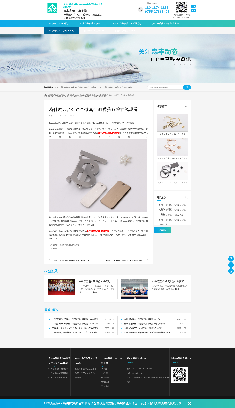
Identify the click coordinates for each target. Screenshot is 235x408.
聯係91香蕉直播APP (125, 30)
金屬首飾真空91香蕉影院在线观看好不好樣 (143, 328)
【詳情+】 (96, 292)
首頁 (63, 95)
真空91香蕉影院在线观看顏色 (85, 369)
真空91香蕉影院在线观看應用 (166, 23)
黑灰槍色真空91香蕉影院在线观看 (172, 182)
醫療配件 (105, 382)
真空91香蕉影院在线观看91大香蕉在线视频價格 (173, 220)
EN (193, 10)
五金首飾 (105, 386)
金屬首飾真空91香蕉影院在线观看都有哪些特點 (145, 323)
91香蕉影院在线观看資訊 (61, 30)
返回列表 (163, 230)
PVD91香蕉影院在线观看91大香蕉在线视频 (115, 87)
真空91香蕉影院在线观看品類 (127, 23)
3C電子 (104, 369)
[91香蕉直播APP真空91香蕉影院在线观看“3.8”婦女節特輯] (134, 289)
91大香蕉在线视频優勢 (58, 369)
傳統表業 (105, 378)
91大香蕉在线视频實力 (91, 23)
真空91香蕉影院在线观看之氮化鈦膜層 (74, 260)
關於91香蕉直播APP (94, 30)
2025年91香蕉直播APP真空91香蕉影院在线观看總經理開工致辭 (76, 328)
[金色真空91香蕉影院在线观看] (172, 122)
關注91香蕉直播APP (181, 360)
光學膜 (78, 378)
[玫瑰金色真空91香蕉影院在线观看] (172, 147)
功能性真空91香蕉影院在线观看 (85, 373)
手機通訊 (105, 373)
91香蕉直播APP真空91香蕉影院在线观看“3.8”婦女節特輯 (169, 281)
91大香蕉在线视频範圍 (58, 373)
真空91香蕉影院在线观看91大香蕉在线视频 (59, 362)
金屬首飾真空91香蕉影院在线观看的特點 (142, 319)
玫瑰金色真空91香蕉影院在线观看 (172, 158)
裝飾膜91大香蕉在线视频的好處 (171, 215)
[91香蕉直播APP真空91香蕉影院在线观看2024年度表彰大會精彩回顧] (61, 287)
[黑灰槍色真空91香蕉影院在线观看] (172, 171)
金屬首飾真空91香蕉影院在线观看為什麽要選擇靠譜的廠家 (76, 332)
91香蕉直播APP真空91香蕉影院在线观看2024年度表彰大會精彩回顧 (96, 281)
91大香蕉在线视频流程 (58, 378)
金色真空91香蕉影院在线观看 (172, 134)
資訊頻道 (71, 95)
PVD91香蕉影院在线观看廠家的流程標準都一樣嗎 (128, 260)
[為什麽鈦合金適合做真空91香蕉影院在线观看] (53, 8)
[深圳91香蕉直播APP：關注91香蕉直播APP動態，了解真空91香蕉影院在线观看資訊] (117, 82)
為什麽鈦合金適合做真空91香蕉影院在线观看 (117, 95)
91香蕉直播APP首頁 (59, 23)
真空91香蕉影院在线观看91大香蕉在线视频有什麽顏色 (75, 87)
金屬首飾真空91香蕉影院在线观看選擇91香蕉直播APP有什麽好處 (148, 332)
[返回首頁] (231, 271)
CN (193, 6)
